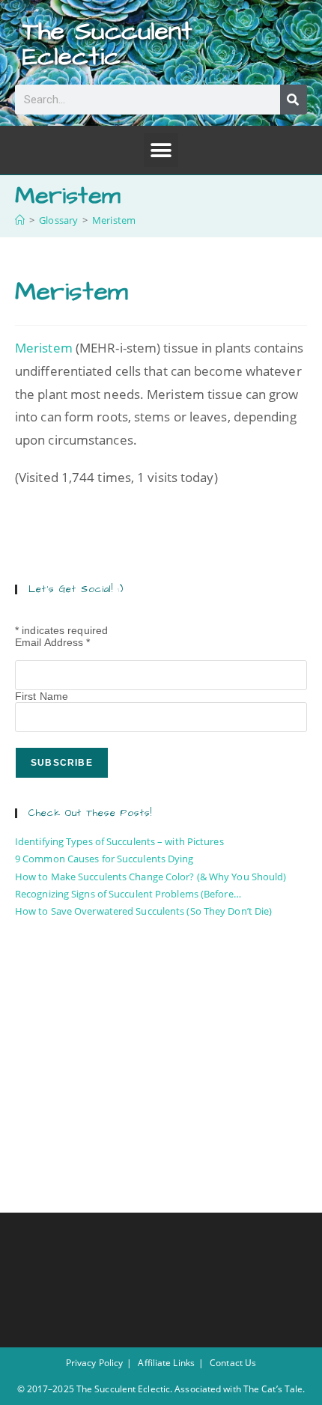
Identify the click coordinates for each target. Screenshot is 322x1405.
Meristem (114, 220)
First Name (41, 696)
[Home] (20, 220)
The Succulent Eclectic (107, 44)
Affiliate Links (166, 1362)
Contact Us (233, 1362)
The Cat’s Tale (273, 1389)
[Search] (293, 100)
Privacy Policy (94, 1362)
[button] (160, 150)
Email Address (53, 642)
